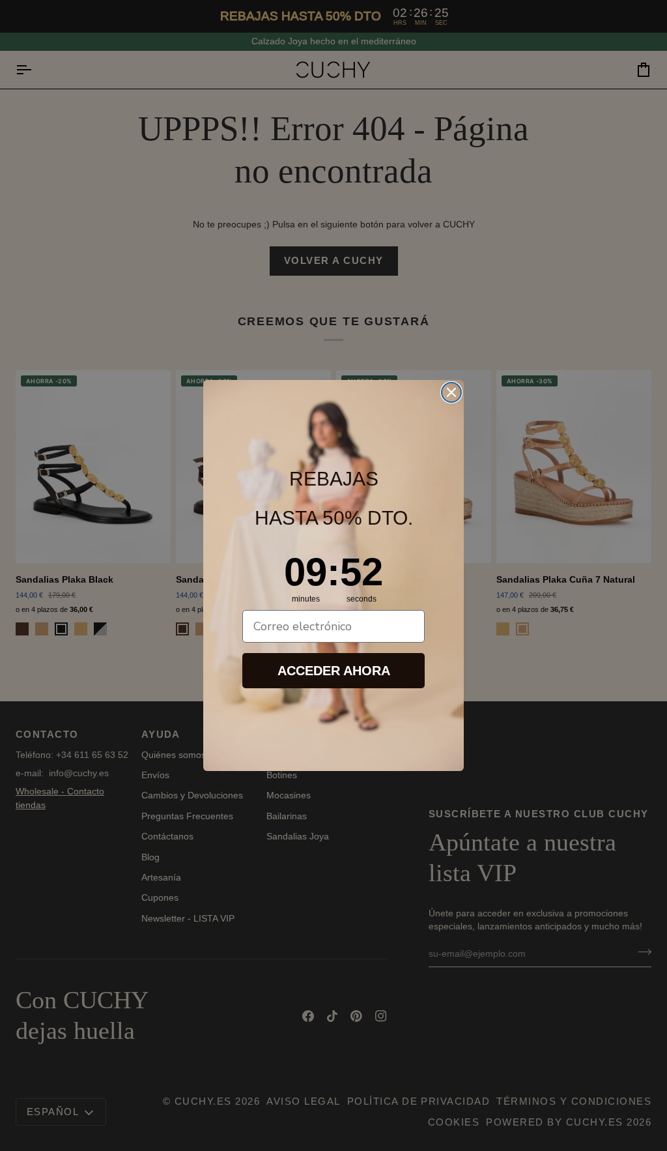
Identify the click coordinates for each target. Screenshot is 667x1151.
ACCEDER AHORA (333, 670)
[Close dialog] (451, 392)
